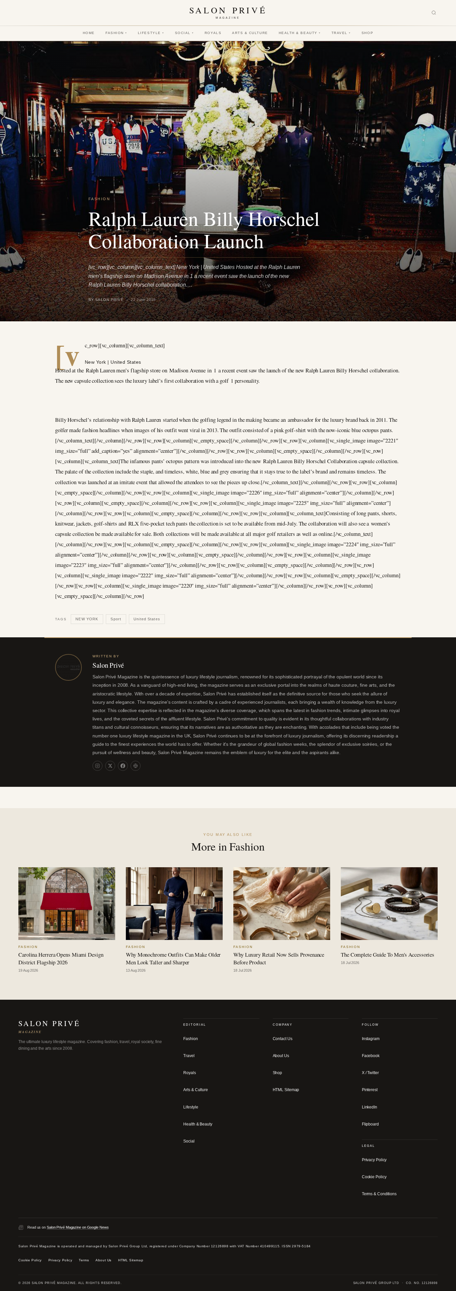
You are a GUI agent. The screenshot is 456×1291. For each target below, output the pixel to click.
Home (89, 33)
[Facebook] (123, 766)
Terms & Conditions (379, 1194)
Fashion (116, 33)
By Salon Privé (106, 300)
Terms (84, 1260)
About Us (281, 1055)
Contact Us (282, 1038)
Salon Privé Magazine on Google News (78, 1227)
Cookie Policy (374, 1177)
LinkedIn (369, 1106)
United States (147, 619)
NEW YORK (86, 619)
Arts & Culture (250, 33)
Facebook (371, 1055)
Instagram (371, 1038)
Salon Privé (108, 665)
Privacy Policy (374, 1160)
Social (184, 33)
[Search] (434, 13)
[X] (110, 766)
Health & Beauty (300, 33)
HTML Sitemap (286, 1089)
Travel (341, 33)
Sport (115, 619)
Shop (367, 33)
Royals (213, 33)
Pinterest (370, 1089)
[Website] (136, 766)
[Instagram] (97, 766)
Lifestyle (151, 33)
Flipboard (370, 1123)
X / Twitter (370, 1072)
